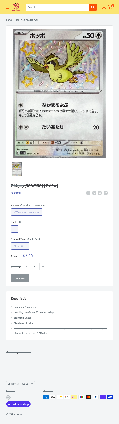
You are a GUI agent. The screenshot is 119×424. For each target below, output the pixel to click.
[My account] (104, 7)
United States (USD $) (18, 383)
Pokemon (16, 193)
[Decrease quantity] (26, 266)
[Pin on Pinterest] (94, 192)
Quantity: (16, 266)
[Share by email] (106, 192)
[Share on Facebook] (88, 192)
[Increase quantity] (43, 266)
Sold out (20, 277)
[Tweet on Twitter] (100, 192)
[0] (110, 7)
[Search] (93, 7)
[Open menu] (7, 7)
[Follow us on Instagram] (8, 397)
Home (9, 19)
